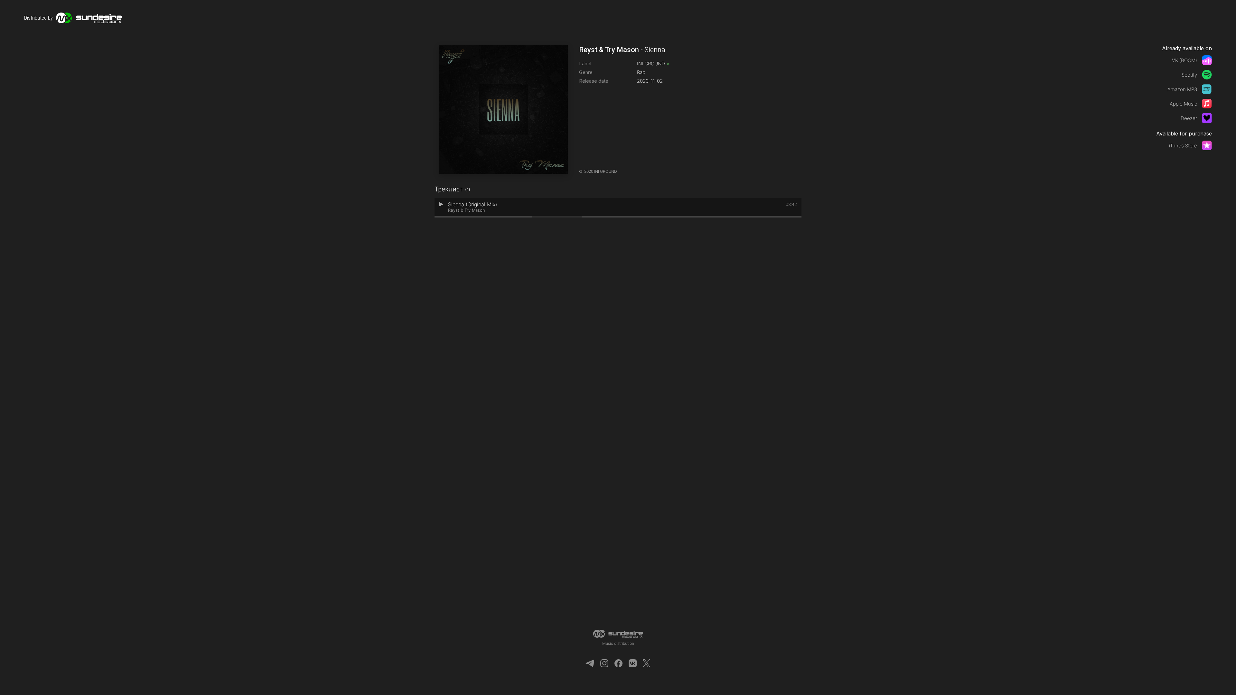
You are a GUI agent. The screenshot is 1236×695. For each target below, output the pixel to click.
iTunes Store (1183, 146)
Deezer (1189, 118)
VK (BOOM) (1184, 60)
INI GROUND (653, 63)
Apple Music (1183, 104)
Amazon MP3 (1182, 89)
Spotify (1189, 75)
